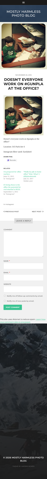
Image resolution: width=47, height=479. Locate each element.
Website (7, 284)
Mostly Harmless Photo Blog (23, 13)
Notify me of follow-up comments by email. (25, 296)
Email (7, 273)
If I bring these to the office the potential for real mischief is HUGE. (12, 187)
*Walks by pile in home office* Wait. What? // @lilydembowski (32, 174)
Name (7, 261)
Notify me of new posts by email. (20, 301)
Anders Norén (27, 466)
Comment (8, 230)
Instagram (10, 204)
